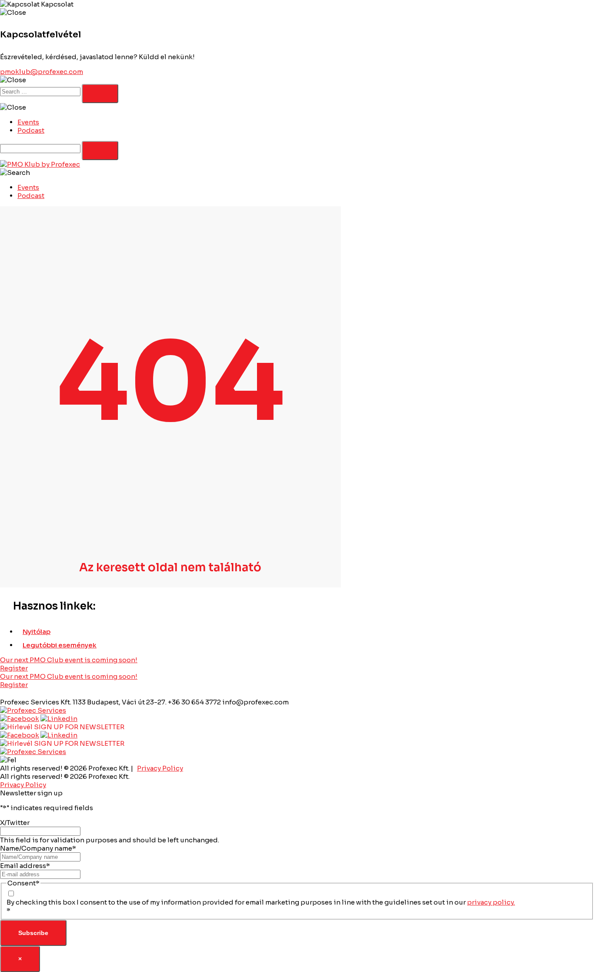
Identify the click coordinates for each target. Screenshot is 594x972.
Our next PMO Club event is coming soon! (68, 660)
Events (28, 122)
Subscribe (33, 932)
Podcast (30, 130)
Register (14, 668)
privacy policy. (491, 902)
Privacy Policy (160, 768)
